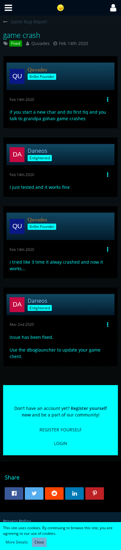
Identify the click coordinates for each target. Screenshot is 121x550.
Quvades (40, 43)
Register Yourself (60, 430)
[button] (8, 8)
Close (39, 542)
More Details (17, 542)
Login (60, 443)
